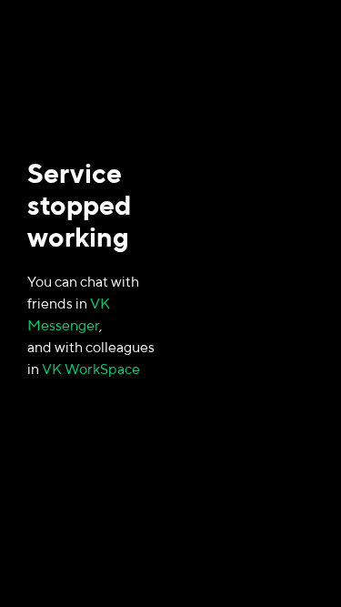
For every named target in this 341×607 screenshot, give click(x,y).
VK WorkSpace (91, 369)
